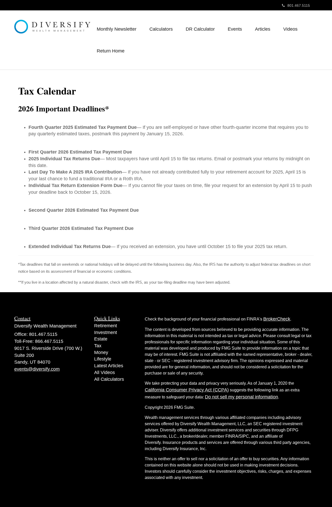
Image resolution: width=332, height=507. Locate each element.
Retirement (105, 325)
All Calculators (109, 379)
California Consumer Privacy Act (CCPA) (187, 389)
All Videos (104, 372)
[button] (116, 29)
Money (101, 352)
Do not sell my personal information (241, 396)
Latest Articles (108, 365)
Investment (105, 332)
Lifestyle (102, 359)
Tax (97, 345)
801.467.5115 (298, 5)
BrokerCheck (276, 319)
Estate (100, 339)
